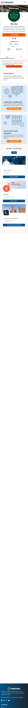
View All (14, 152)
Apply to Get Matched (14, 108)
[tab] (7, 2)
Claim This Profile (14, 141)
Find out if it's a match (14, 66)
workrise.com (14, 41)
